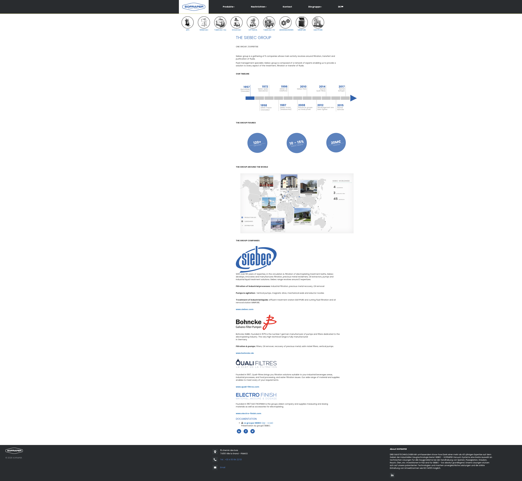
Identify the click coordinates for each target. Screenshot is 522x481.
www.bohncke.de (245, 353)
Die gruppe (314, 6)
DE (339, 6)
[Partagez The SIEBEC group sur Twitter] (252, 431)
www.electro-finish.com (248, 413)
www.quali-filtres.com (247, 386)
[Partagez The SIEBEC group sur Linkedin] (239, 431)
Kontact (287, 6)
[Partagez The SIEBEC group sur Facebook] (246, 431)
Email (222, 467)
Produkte (228, 6)
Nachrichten (258, 6)
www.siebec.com (244, 309)
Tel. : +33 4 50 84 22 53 (231, 459)
